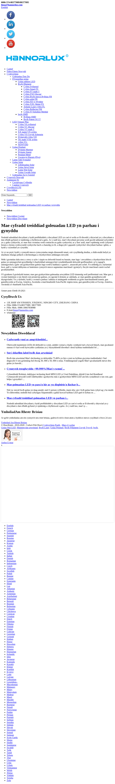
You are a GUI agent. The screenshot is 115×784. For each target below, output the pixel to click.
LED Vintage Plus (20, 122)
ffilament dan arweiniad (27, 427)
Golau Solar (17, 162)
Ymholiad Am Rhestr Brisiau (14, 422)
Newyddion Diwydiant (17, 218)
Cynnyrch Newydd (15, 177)
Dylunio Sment (24, 152)
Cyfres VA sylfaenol (27, 124)
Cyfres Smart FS (31, 89)
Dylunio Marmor (25, 149)
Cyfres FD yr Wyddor (33, 102)
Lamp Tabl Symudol (21, 160)
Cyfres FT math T (32, 91)
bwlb (95, 427)
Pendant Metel (24, 154)
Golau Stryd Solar (26, 167)
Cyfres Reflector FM (33, 109)
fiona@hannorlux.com (11, 5)
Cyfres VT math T (26, 129)
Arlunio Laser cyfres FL (34, 107)
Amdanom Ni (13, 180)
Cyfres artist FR (31, 99)
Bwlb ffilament (24, 84)
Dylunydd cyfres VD (27, 137)
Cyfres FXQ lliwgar (32, 94)
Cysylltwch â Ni (14, 187)
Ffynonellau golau (20, 79)
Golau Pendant (19, 147)
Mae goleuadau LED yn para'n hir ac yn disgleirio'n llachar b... (43, 384)
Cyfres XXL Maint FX (34, 104)
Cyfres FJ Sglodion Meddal (36, 112)
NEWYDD (23, 144)
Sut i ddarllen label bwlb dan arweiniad (29, 352)
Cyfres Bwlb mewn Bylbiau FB (38, 96)
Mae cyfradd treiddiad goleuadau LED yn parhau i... (37, 398)
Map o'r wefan (68, 425)
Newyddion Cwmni (15, 216)
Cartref (10, 69)
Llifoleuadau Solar (26, 165)
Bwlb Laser (44, 427)
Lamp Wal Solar (25, 170)
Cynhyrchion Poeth (51, 425)
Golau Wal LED (8, 427)
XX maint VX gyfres (27, 132)
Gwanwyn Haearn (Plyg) (29, 157)
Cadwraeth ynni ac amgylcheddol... (27, 339)
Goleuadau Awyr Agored (23, 175)
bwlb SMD (23, 114)
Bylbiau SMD (30, 117)
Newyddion (12, 190)
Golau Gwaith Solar (27, 172)
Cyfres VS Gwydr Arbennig (30, 134)
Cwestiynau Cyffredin (22, 182)
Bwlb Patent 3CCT (32, 119)
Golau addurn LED (26, 81)
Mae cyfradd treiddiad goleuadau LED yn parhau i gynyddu (33, 205)
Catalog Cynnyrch (20, 185)
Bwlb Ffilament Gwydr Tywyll (78, 427)
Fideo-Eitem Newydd (16, 71)
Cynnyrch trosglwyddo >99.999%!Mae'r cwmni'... (36, 368)
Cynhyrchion (12, 74)
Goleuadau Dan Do (21, 76)
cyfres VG (22, 142)
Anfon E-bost (7, 442)
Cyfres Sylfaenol (31, 86)
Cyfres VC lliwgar (26, 127)
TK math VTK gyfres (27, 139)
